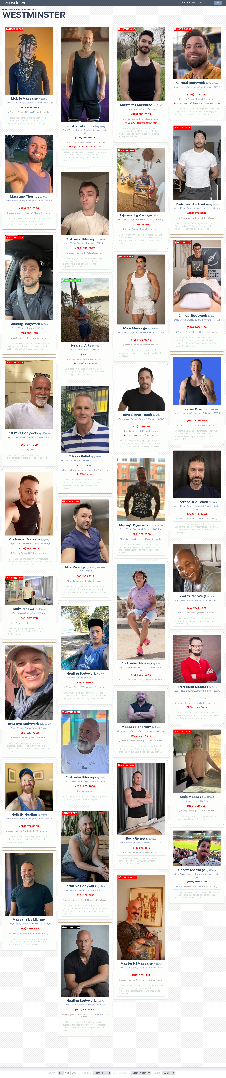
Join (210, 3)
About (202, 3)
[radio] (61, 1073)
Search (186, 3)
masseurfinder (13, 3)
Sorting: (87, 1073)
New (194, 3)
